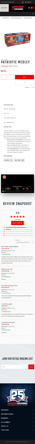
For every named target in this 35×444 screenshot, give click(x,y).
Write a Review (17, 223)
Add (24, 77)
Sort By (17, 240)
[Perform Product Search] (31, 14)
